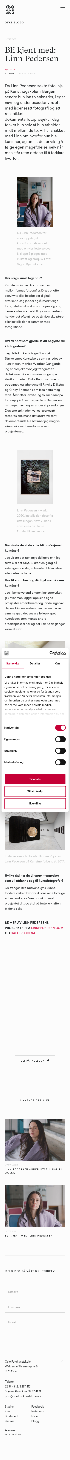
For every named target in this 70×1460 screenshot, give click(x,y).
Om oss (9, 1421)
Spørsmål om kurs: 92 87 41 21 (23, 1391)
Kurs (7, 1412)
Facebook (37, 1407)
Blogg (35, 1421)
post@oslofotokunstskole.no (23, 1396)
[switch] (60, 739)
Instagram (37, 1412)
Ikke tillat (35, 803)
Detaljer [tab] (35, 663)
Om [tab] (57, 663)
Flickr (34, 1416)
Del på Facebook (35, 1060)
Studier (9, 1407)
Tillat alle (35, 779)
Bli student (11, 1416)
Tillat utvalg (35, 791)
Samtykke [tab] (12, 663)
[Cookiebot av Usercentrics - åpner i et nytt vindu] (50, 653)
